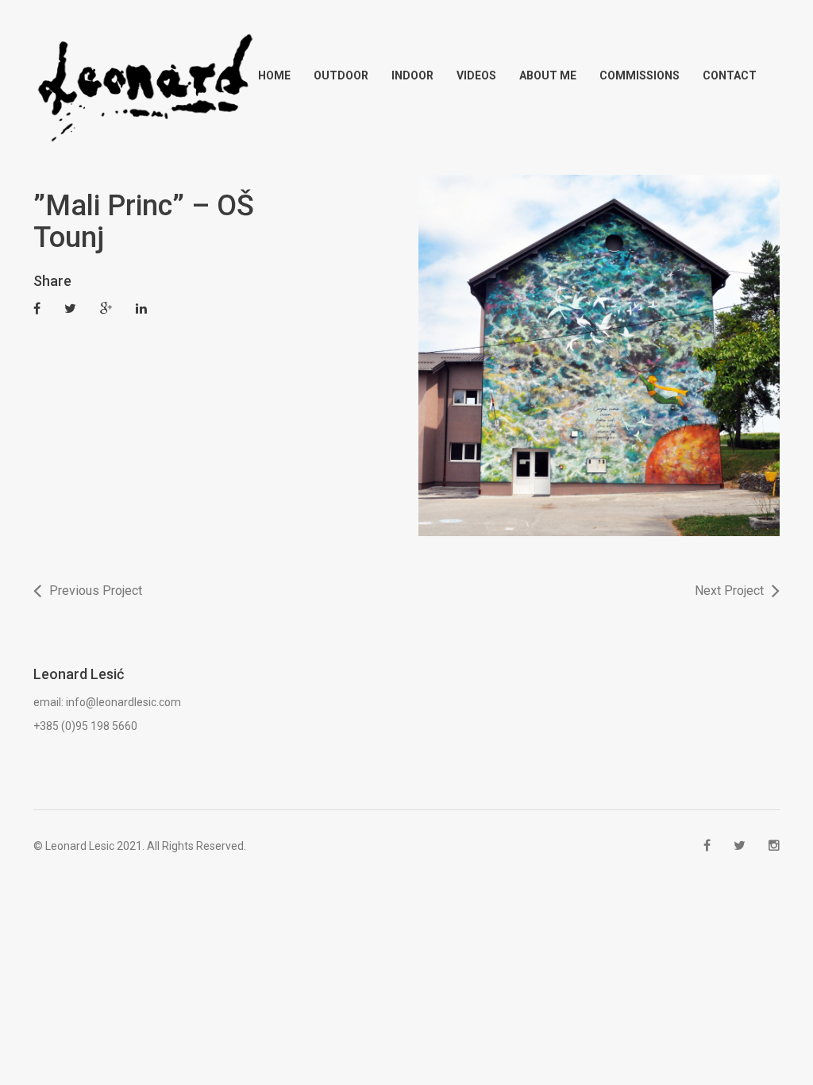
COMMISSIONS (639, 75)
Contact (730, 75)
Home (274, 75)
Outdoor (341, 75)
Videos (476, 75)
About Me (547, 75)
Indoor (412, 75)
